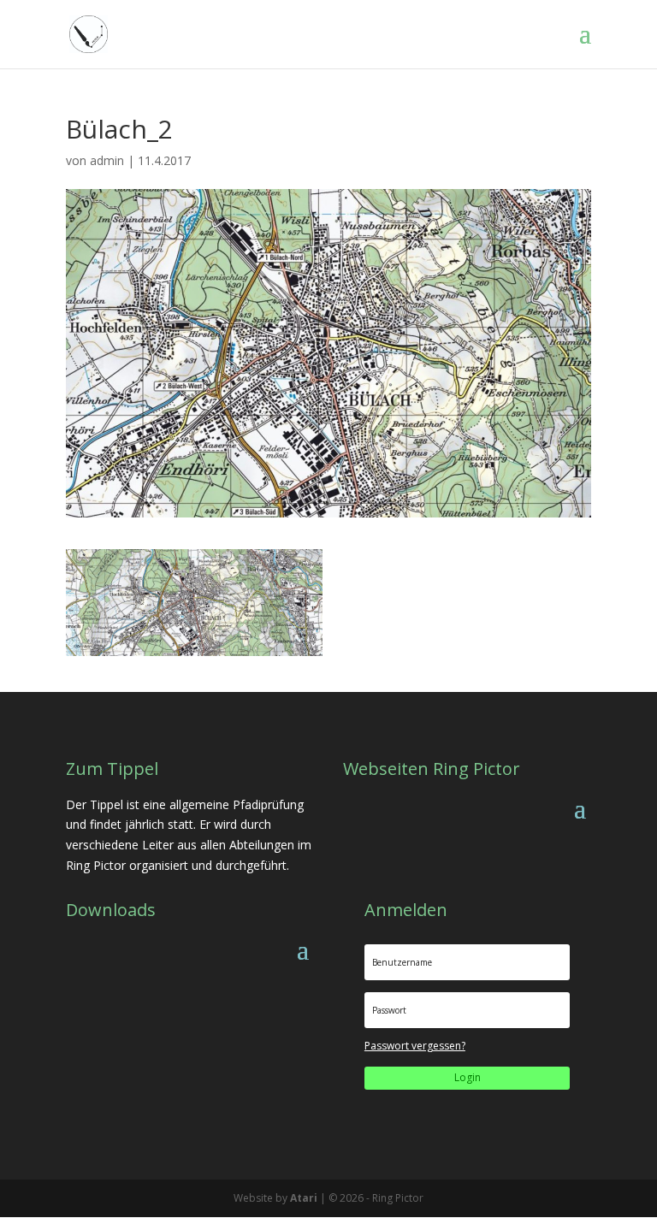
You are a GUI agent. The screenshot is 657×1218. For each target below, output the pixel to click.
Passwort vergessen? (414, 1045)
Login (467, 1077)
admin (107, 160)
